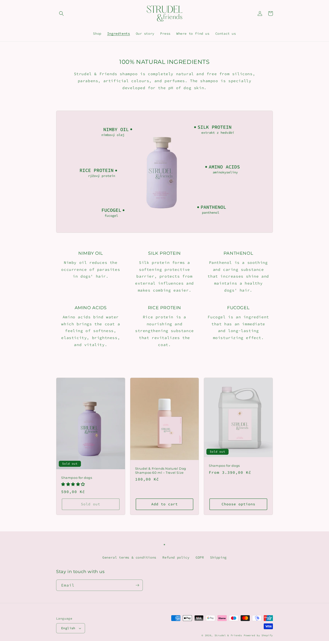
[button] (61, 13)
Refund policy (175, 557)
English (68, 628)
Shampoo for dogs (76, 478)
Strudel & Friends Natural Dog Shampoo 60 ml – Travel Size (160, 470)
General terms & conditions (129, 557)
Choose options (238, 504)
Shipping (218, 557)
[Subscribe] (137, 585)
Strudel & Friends (228, 635)
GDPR (200, 557)
